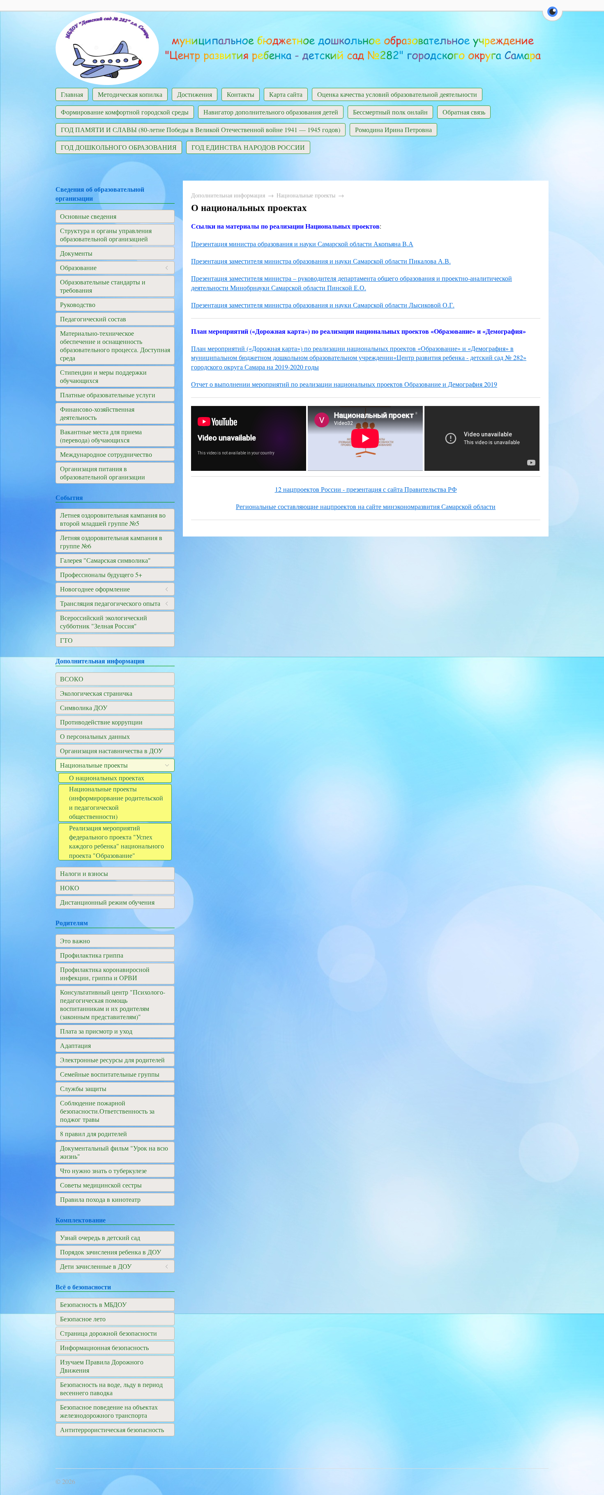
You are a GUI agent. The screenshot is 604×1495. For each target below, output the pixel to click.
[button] (552, 16)
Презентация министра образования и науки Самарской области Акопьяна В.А (302, 243)
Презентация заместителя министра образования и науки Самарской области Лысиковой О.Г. (322, 304)
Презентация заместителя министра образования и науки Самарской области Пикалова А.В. (321, 261)
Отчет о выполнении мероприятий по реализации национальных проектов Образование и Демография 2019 (344, 384)
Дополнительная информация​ (228, 195)
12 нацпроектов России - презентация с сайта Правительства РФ (366, 489)
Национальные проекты (306, 195)
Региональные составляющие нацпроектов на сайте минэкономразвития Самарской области (366, 506)
